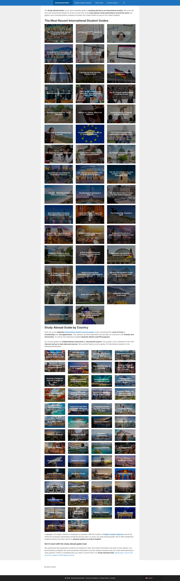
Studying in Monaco (101, 422)
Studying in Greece (125, 435)
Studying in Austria (78, 461)
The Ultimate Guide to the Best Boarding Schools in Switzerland (54, 355)
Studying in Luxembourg (102, 435)
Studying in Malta (54, 448)
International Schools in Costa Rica (125, 355)
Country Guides (112, 3)
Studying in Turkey (125, 461)
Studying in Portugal (102, 461)
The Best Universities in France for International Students (121, 194)
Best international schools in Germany (121, 73)
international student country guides (79, 332)
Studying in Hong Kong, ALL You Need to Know (102, 393)
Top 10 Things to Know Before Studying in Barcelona (58, 274)
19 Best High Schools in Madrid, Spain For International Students (59, 234)
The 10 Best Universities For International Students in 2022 (121, 133)
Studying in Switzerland (78, 513)
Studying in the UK (55, 525)
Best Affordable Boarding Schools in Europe (78, 355)
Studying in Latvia (102, 486)
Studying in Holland (125, 499)
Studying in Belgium (54, 461)
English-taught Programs (83, 3)
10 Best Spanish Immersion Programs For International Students (90, 254)
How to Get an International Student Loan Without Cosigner (121, 53)
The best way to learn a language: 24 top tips (59, 153)
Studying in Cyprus (78, 422)
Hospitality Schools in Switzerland (121, 294)
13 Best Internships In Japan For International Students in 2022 (90, 214)
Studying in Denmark (78, 448)
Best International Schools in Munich (55, 366)
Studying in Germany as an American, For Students (121, 254)
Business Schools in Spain (59, 314)
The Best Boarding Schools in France (90, 194)
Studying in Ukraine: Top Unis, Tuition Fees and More (102, 409)
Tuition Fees (99, 3)
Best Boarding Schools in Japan (59, 93)
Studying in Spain (78, 525)
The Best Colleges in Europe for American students (90, 133)
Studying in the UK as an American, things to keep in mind (121, 234)
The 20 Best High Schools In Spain (121, 214)
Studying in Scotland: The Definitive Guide (78, 380)
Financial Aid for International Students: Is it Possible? (90, 53)
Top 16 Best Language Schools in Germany (121, 153)
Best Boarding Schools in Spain (78, 367)
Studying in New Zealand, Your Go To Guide (125, 380)
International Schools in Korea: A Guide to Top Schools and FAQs (58, 53)
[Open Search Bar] (124, 3)
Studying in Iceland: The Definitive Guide (78, 393)
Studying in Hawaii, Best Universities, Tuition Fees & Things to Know (55, 409)
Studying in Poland (125, 422)
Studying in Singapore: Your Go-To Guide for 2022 (54, 380)
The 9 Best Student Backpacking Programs (58, 133)
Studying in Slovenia (101, 448)
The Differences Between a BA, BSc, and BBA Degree (58, 294)
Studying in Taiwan (125, 473)
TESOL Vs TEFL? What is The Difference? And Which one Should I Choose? (90, 93)
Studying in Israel (125, 448)
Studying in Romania (78, 499)
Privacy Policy (104, 578)
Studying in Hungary (55, 473)
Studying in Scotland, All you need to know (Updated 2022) (58, 254)
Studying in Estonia (101, 499)
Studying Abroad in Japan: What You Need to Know (125, 367)
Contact (112, 578)
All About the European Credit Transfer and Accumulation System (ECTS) (121, 274)
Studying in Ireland (78, 435)
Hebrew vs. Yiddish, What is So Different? (90, 113)
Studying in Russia (78, 473)
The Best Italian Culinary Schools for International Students (90, 153)
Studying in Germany (125, 512)
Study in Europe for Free (90, 294)
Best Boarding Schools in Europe (101, 367)
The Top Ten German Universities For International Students (90, 174)
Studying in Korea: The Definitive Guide (54, 394)
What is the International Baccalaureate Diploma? (121, 33)
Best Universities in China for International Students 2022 (59, 214)
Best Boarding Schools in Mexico (101, 355)
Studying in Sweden (101, 512)
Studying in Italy (102, 473)
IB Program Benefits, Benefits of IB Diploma (90, 33)
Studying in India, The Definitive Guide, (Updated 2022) (125, 393)
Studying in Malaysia (55, 435)
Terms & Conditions (92, 578)
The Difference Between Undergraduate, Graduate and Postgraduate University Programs (90, 314)
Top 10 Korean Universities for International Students (58, 174)
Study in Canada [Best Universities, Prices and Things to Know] (90, 274)
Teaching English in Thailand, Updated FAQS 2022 (121, 113)
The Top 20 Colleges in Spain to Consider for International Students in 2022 (121, 173)
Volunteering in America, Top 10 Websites (59, 113)
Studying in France (55, 512)
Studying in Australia (55, 499)
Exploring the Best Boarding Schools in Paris (89, 73)
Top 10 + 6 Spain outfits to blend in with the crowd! (121, 93)
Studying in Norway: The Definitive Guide (101, 380)
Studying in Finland (55, 422)
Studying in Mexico (125, 409)
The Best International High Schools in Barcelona (58, 194)
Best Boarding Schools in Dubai (58, 73)
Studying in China (78, 486)
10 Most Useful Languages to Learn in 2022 (90, 234)
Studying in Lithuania (55, 486)
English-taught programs (113, 534)
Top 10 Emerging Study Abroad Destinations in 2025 (59, 33)
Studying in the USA (125, 486)
